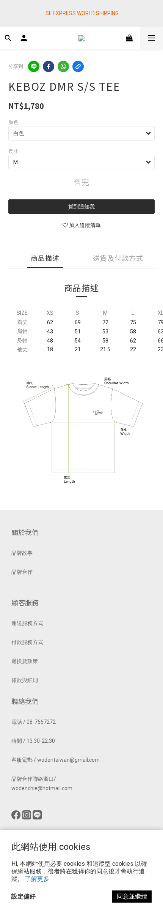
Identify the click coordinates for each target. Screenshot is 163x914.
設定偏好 (23, 896)
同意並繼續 (132, 896)
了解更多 (37, 878)
